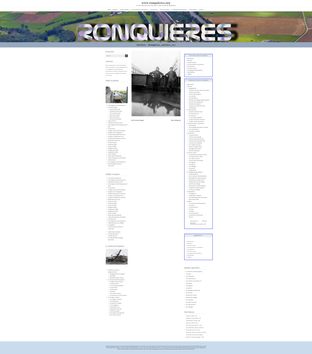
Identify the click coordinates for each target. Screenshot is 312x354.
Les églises (111, 225)
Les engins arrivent (116, 299)
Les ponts (192, 168)
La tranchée (113, 287)
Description (192, 125)
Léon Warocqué (115, 115)
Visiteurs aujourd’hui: (192, 318)
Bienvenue (190, 58)
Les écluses (153, 9)
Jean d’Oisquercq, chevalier (117, 158)
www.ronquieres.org (156, 2)
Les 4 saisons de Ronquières (198, 176)
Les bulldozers (114, 301)
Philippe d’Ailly (112, 148)
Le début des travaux (116, 282)
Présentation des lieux (196, 215)
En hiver (191, 209)
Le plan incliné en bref (196, 112)
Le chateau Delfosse (114, 178)
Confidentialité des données (198, 197)
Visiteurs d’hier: (191, 323)
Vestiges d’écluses (195, 149)
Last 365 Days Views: (192, 327)
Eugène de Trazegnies (115, 132)
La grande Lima (114, 307)
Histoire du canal (194, 92)
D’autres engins (115, 311)
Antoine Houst (112, 142)
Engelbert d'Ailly (113, 152)
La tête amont (114, 283)
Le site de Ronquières (195, 117)
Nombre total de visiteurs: (194, 332)
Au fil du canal (164, 9)
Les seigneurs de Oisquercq (117, 105)
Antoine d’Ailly (112, 144)
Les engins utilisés (114, 297)
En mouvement (194, 213)
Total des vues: (191, 330)
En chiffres (189, 293)
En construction (194, 114)
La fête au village (194, 190)
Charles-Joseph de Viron (116, 136)
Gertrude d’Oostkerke (115, 156)
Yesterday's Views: (192, 320)
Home (109, 9)
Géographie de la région (117, 274)
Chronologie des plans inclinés (198, 127)
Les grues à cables (115, 303)
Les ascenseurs (194, 129)
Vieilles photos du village (116, 223)
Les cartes (192, 96)
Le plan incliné (124, 9)
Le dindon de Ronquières (196, 188)
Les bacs (112, 291)
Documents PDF (194, 199)
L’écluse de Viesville (195, 137)
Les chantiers (193, 98)
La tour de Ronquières (116, 285)
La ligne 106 (192, 170)
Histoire (114, 9)
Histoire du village (194, 184)
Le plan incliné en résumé (197, 119)
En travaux (192, 115)
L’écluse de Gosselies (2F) (197, 141)
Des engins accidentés (117, 313)
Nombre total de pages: (193, 337)
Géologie (112, 276)
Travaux (191, 211)
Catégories (192, 193)
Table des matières (114, 232)
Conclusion (111, 129)
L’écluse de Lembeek (195, 143)
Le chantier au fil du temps (118, 295)
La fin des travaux (115, 293)
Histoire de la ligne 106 (196, 102)
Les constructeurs (115, 315)
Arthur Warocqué (115, 113)
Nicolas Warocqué (115, 119)
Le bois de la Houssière (196, 160)
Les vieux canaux (194, 158)
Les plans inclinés (194, 131)
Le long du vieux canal (196, 156)
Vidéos (201, 9)
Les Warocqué (112, 107)
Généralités (193, 9)
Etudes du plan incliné (117, 278)
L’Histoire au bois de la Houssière (199, 90)
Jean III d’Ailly (112, 146)
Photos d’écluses (194, 151)
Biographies (192, 88)
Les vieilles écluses (195, 145)
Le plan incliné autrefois (196, 121)
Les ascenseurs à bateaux (139, 9)
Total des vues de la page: (194, 335)
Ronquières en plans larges (197, 178)
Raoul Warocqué (115, 109)
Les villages (192, 166)
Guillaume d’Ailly (113, 150)
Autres (191, 217)
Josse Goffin (112, 121)
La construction (191, 278)
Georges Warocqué (116, 111)
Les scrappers (114, 305)
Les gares (192, 164)
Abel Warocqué (114, 117)
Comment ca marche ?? (193, 281)
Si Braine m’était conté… (115, 123)
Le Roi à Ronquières (195, 94)
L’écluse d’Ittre (193, 135)
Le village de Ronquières (179, 9)
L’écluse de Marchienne (196, 139)
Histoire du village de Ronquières (199, 100)
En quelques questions (193, 290)
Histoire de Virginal (195, 104)
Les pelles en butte (115, 309)
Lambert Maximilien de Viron (117, 138)
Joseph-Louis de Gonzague (116, 130)
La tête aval (113, 289)
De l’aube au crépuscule (196, 180)
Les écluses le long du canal (198, 154)
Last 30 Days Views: (192, 325)
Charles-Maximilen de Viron (116, 134)
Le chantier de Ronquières (116, 280)
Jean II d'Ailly (112, 154)
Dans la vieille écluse (195, 147)
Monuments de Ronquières (197, 186)
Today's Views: (191, 316)
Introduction (112, 160)
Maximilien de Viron (114, 140)
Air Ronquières (193, 174)
